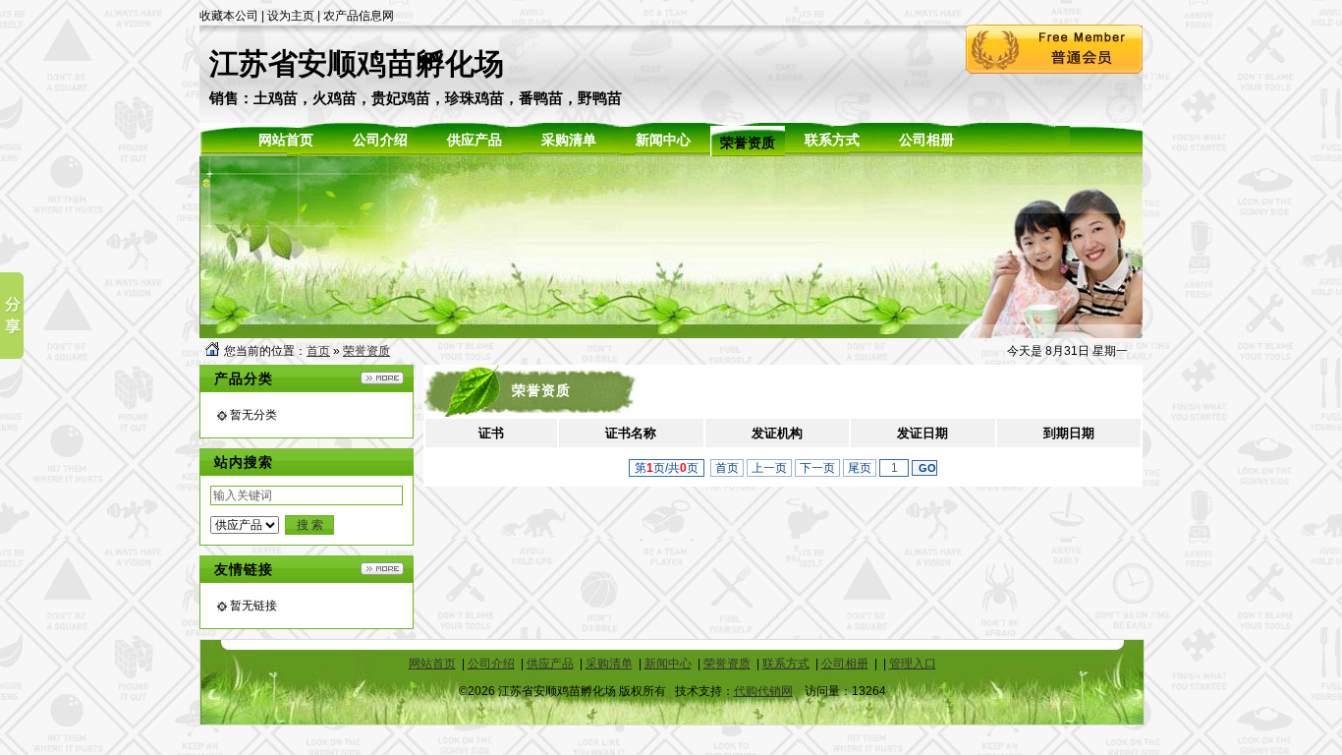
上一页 (769, 468)
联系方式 (786, 663)
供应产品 (550, 663)
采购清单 (609, 663)
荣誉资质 (366, 351)
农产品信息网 (358, 16)
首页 (318, 351)
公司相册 (844, 663)
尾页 (859, 468)
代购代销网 (763, 691)
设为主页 (290, 16)
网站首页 (432, 663)
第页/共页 (667, 468)
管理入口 (912, 663)
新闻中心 (668, 663)
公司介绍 (491, 663)
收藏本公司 (228, 16)
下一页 (817, 468)
